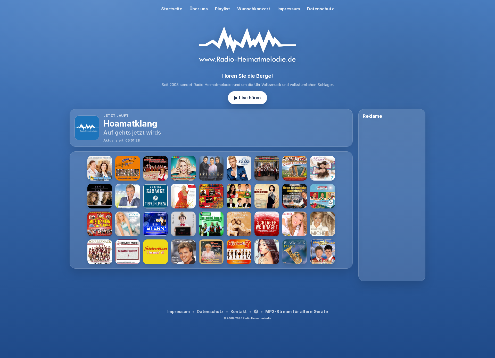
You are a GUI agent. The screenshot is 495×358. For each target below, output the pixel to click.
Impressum (288, 8)
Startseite (171, 8)
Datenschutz (320, 8)
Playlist (222, 8)
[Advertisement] (211, 287)
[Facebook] (256, 311)
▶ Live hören (247, 97)
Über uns (198, 8)
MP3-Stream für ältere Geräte (296, 311)
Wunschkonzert (253, 8)
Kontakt (238, 311)
